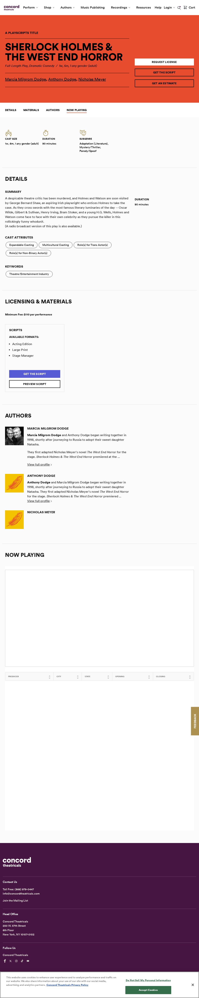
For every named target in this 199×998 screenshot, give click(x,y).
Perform (29, 7)
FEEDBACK (194, 721)
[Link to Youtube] (28, 961)
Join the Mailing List (15, 900)
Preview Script (34, 384)
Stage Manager (23, 355)
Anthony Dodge (62, 79)
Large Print (20, 350)
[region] (99, 985)
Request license (164, 62)
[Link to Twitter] (11, 961)
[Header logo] (10, 7)
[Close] (193, 985)
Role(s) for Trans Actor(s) (92, 244)
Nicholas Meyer (92, 79)
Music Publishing (93, 7)
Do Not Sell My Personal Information (148, 980)
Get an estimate (164, 83)
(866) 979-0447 (24, 889)
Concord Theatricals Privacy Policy (67, 984)
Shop (47, 7)
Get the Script (164, 72)
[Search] (179, 7)
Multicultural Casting (55, 244)
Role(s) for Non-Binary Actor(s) (28, 253)
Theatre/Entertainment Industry (29, 274)
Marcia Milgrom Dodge (25, 79)
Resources (143, 7)
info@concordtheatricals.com (21, 893)
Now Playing (77, 110)
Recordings (119, 7)
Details (10, 110)
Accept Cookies (148, 990)
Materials (31, 110)
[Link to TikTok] (23, 961)
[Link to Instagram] (17, 961)
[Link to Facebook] (5, 961)
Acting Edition (22, 344)
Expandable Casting (21, 244)
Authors (66, 7)
